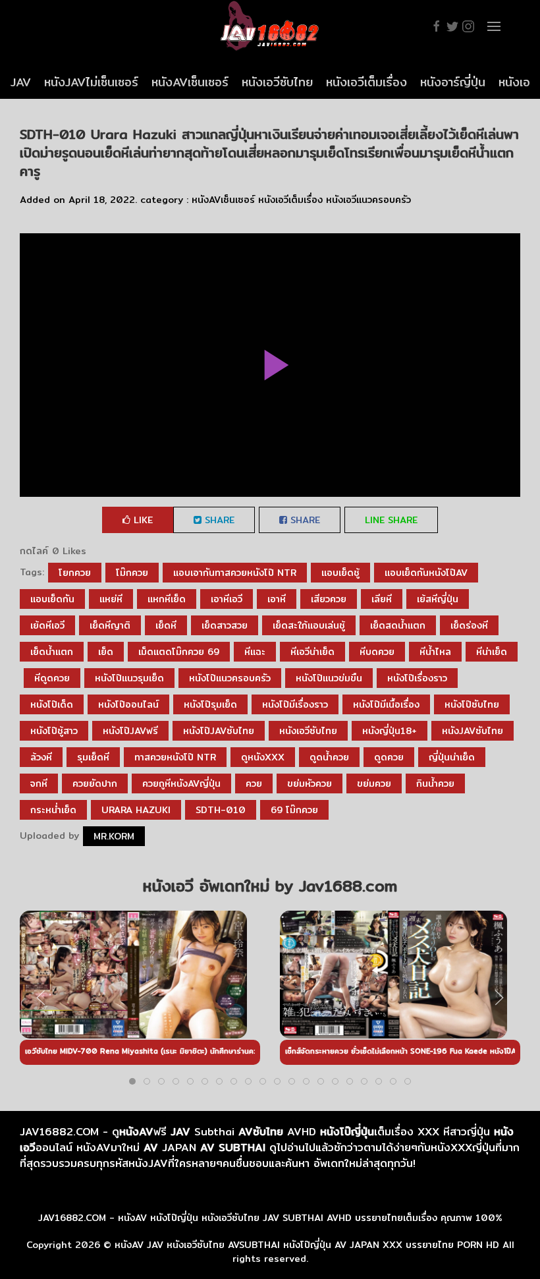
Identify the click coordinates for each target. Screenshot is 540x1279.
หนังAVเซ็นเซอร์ (190, 82)
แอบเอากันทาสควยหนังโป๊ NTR (234, 572)
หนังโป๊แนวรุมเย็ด (129, 678)
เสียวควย (328, 599)
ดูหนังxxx (262, 757)
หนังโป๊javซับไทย (218, 731)
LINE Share (391, 520)
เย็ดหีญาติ (110, 625)
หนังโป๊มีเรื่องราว (295, 704)
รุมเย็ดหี (93, 757)
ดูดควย (389, 757)
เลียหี (381, 599)
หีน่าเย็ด (491, 651)
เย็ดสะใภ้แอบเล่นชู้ (309, 625)
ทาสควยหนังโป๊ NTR (175, 757)
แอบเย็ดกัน (52, 599)
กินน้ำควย (435, 783)
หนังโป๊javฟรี (130, 731)
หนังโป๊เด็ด (51, 704)
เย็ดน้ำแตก (51, 651)
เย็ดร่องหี (469, 625)
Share (218, 520)
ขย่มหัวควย (309, 783)
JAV (21, 82)
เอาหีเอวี (226, 599)
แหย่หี (110, 599)
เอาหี (276, 599)
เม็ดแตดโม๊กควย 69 (178, 651)
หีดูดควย (52, 678)
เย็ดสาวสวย (225, 625)
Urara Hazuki (136, 810)
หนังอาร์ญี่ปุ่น (452, 82)
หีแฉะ (254, 651)
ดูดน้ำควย (329, 757)
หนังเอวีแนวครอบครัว (368, 199)
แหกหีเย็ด (167, 599)
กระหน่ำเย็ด (53, 810)
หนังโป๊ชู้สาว (54, 731)
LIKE (141, 520)
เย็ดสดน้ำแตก (397, 625)
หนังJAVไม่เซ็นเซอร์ (91, 82)
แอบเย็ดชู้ (340, 572)
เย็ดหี (165, 625)
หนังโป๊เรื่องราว (417, 678)
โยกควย (75, 572)
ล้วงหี (41, 757)
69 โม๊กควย (294, 810)
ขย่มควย (374, 783)
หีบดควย (377, 651)
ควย (254, 783)
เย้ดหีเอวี (47, 625)
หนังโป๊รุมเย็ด (210, 704)
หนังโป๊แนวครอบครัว (230, 678)
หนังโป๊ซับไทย (472, 704)
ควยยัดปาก (94, 783)
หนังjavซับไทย (472, 731)
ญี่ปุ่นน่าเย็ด (452, 757)
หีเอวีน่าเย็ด (312, 651)
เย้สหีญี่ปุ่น (437, 599)
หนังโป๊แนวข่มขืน (329, 678)
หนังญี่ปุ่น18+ (389, 731)
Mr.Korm (114, 836)
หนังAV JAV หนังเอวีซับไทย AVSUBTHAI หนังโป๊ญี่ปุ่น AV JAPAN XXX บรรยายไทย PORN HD (307, 1244)
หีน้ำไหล (435, 651)
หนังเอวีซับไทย (277, 82)
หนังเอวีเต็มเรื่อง (366, 82)
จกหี (38, 783)
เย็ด (105, 651)
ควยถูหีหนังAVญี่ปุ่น (181, 783)
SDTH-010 (221, 810)
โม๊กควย (132, 572)
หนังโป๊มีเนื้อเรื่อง (386, 704)
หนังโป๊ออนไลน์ (128, 704)
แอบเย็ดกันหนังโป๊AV (426, 572)
